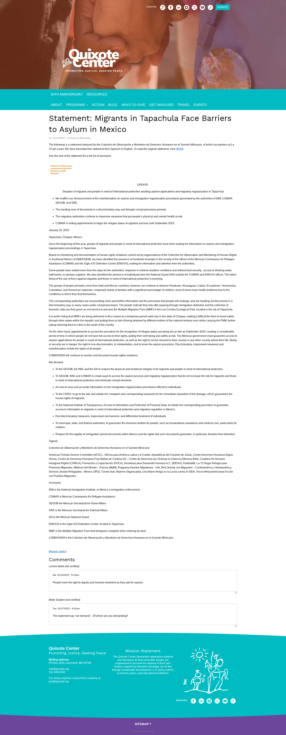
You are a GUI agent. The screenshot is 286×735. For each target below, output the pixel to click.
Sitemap (142, 724)
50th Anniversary (67, 94)
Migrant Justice (58, 551)
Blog (113, 105)
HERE (180, 148)
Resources (97, 94)
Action (98, 105)
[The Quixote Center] (148, 62)
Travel (183, 105)
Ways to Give (133, 105)
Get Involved (161, 105)
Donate (222, 7)
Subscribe (151, 6)
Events (200, 105)
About (56, 105)
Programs (75, 105)
